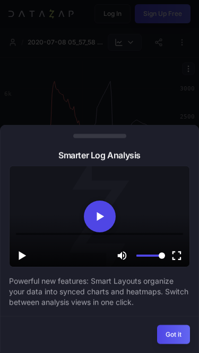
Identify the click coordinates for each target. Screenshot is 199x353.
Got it (173, 334)
